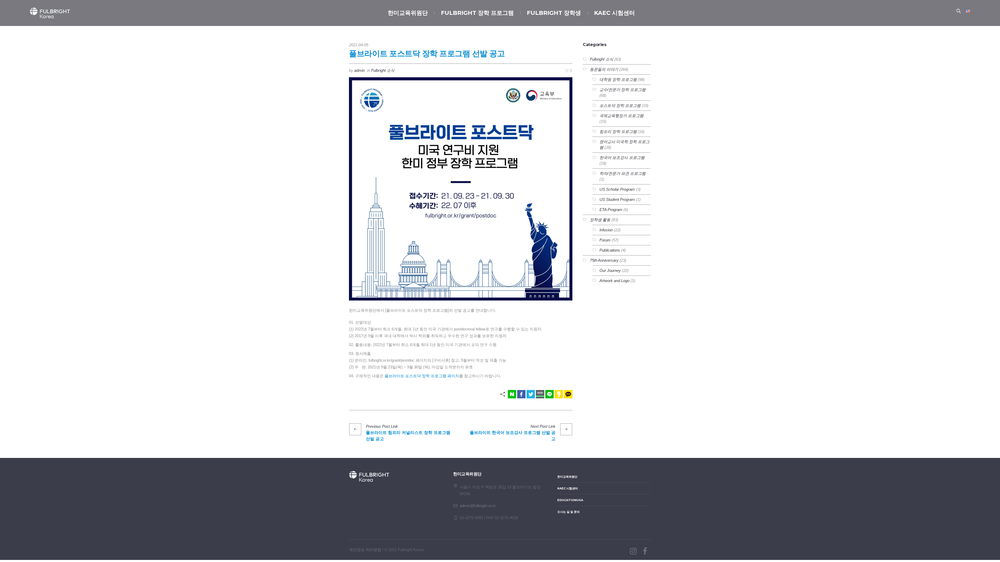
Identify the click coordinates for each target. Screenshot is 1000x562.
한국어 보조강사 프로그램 (622, 157)
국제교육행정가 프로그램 (621, 115)
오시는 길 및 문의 (568, 512)
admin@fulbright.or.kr (478, 505)
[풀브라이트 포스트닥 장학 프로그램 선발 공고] (460, 188)
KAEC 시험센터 (567, 488)
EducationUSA (570, 500)
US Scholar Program (617, 189)
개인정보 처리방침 (365, 549)
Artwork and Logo (614, 280)
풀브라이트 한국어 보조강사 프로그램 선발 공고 (512, 435)
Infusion (606, 230)
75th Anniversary (604, 260)
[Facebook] (645, 551)
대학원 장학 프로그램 (618, 79)
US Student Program (617, 199)
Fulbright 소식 (383, 70)
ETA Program (610, 209)
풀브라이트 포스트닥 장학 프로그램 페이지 (422, 376)
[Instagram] (633, 551)
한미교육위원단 (567, 476)
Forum (605, 240)
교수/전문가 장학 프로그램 (622, 89)
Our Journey (610, 270)
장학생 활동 (600, 220)
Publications (609, 250)
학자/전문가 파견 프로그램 (622, 173)
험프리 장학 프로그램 (618, 131)
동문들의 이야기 (604, 69)
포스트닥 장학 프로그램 (620, 105)
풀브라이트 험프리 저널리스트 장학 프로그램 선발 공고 (408, 435)
